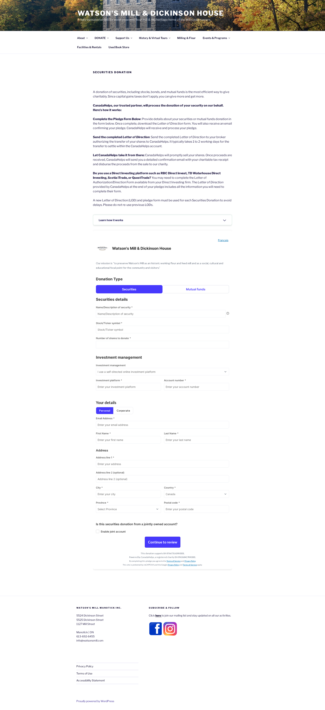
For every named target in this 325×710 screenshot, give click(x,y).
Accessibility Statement (90, 680)
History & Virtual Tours (153, 38)
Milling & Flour (186, 38)
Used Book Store (119, 47)
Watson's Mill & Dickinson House (150, 13)
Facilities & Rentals (89, 47)
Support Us (122, 38)
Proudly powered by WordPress (95, 701)
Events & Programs (215, 38)
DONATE (100, 38)
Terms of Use (84, 673)
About (81, 38)
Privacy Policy (84, 666)
